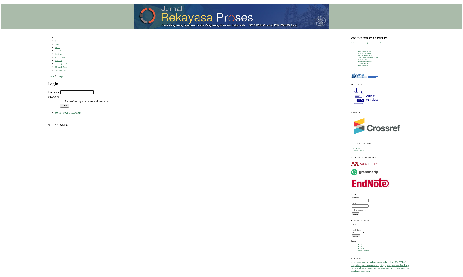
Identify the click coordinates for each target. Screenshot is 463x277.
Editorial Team (61, 67)
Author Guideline (364, 53)
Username (54, 92)
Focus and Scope (364, 51)
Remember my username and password (87, 101)
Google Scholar (358, 150)
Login (57, 44)
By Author (362, 247)
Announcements (61, 57)
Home (57, 38)
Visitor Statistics (364, 63)
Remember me (361, 210)
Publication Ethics (365, 61)
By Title (361, 249)
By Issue (361, 245)
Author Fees (362, 59)
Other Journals (363, 251)
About (57, 41)
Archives (58, 54)
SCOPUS (356, 148)
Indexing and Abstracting (65, 64)
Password (53, 96)
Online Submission (365, 55)
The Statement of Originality (368, 57)
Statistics (58, 61)
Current (58, 51)
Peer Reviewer (363, 65)
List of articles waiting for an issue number (366, 43)
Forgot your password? (68, 112)
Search (57, 48)
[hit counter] (373, 78)
